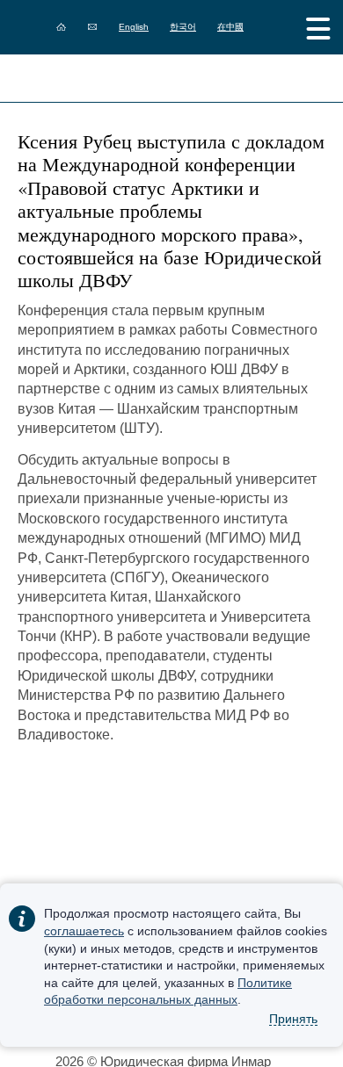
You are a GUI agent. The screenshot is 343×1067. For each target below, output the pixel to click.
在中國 (230, 27)
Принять (293, 1019)
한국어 (183, 27)
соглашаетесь (84, 931)
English (134, 27)
